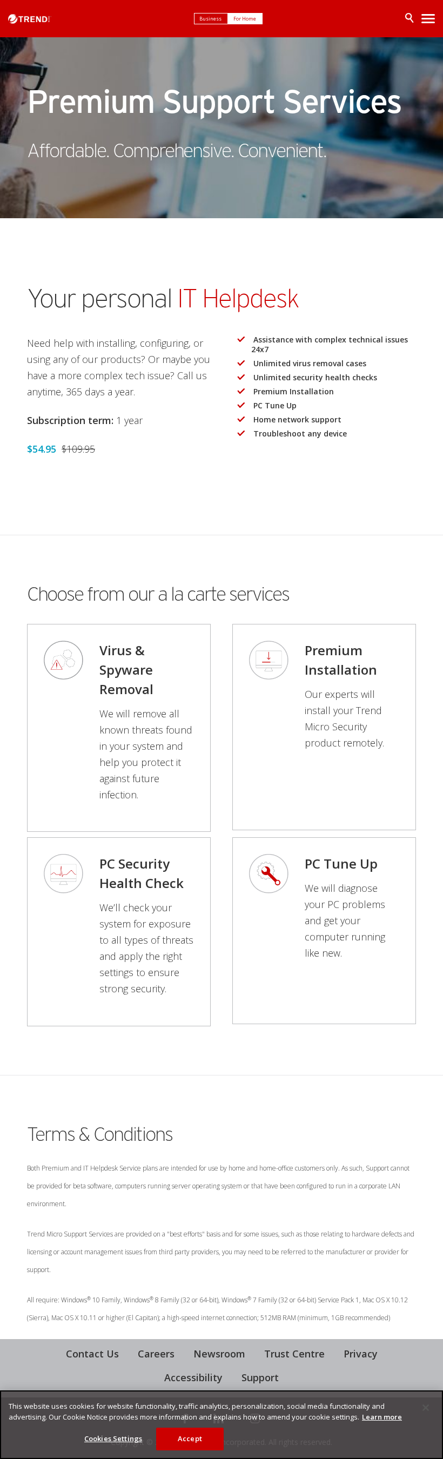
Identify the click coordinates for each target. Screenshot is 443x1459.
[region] (221, 1424)
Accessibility (193, 1377)
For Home (245, 18)
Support (260, 1377)
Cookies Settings (113, 1438)
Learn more (382, 1417)
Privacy (361, 1353)
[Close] (426, 1408)
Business (211, 18)
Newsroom (219, 1353)
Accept (190, 1438)
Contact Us (92, 1353)
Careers (156, 1353)
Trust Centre (294, 1353)
